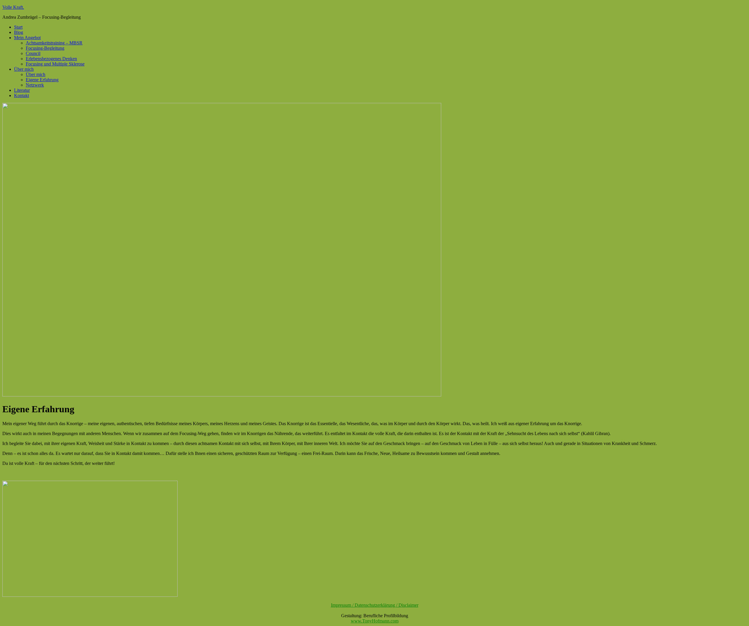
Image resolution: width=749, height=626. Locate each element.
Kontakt (21, 95)
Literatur (22, 90)
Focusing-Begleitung (45, 48)
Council (33, 53)
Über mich (24, 69)
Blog (18, 32)
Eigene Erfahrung (42, 79)
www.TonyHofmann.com (374, 620)
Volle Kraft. (13, 7)
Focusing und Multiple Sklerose (55, 63)
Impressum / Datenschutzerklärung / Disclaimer (374, 605)
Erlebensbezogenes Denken (51, 58)
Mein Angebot (27, 37)
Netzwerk (35, 84)
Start (18, 27)
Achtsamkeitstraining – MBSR (54, 42)
